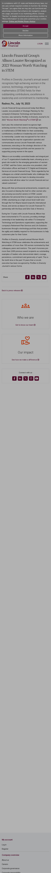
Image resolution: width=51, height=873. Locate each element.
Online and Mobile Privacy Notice (22, 21)
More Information (26, 35)
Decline (25, 31)
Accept (25, 26)
